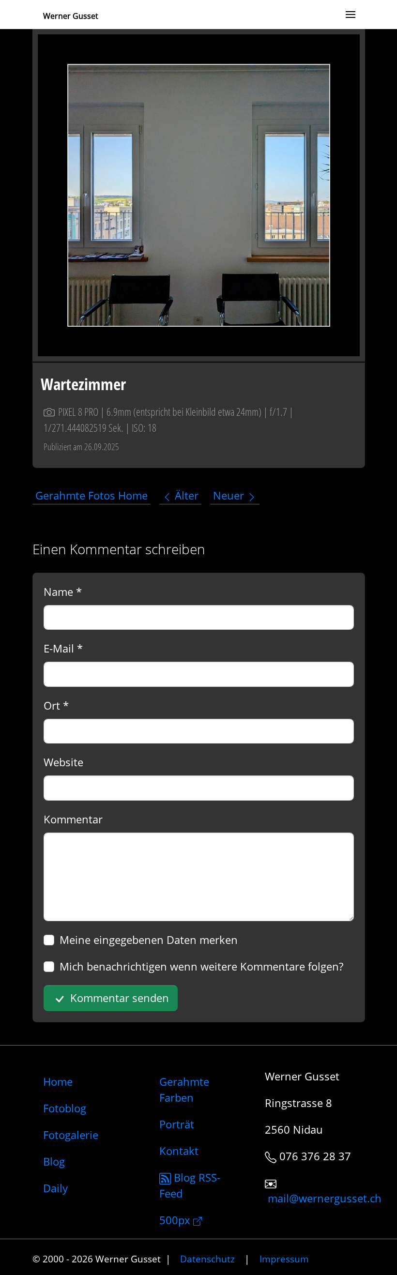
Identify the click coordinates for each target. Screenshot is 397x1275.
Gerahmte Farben (184, 1089)
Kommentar (73, 819)
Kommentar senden (118, 997)
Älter (185, 495)
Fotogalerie (70, 1134)
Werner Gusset (70, 16)
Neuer (230, 495)
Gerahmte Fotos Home (91, 495)
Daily (55, 1188)
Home (58, 1081)
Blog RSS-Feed (189, 1185)
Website (63, 762)
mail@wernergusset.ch (325, 1198)
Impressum (284, 1258)
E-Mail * (63, 648)
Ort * (56, 705)
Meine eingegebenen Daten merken (149, 939)
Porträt (176, 1124)
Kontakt (178, 1150)
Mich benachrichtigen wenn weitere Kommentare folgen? (201, 966)
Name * (63, 591)
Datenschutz (207, 1258)
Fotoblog (64, 1108)
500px (176, 1220)
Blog (54, 1161)
